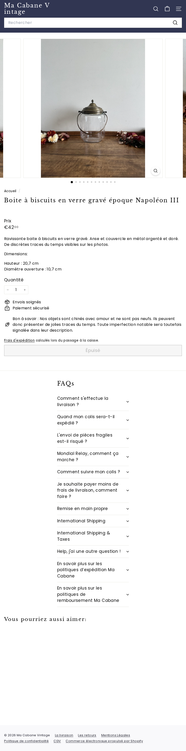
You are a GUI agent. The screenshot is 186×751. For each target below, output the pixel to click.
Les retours (87, 735)
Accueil (10, 191)
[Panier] (167, 9)
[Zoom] (155, 170)
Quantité (13, 280)
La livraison (64, 735)
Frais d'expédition (19, 340)
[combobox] (93, 23)
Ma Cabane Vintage (27, 8)
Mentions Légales (115, 735)
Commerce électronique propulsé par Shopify (104, 741)
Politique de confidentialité (26, 741)
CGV (57, 741)
